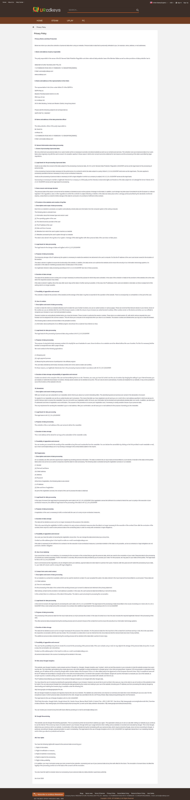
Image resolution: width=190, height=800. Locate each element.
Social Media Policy (123, 793)
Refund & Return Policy (138, 793)
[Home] (33, 27)
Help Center (19, 2)
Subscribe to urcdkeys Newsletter (50, 794)
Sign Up (186, 3)
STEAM (54, 20)
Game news (89, 793)
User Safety (150, 793)
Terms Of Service (100, 793)
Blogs (81, 793)
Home (4, 2)
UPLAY (70, 20)
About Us (11, 2)
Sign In (179, 3)
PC (83, 20)
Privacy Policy (111, 793)
